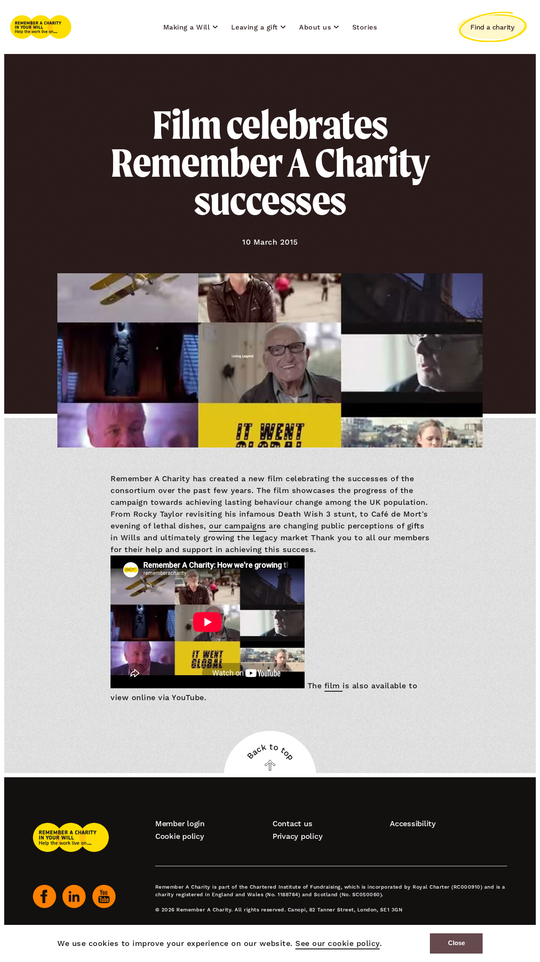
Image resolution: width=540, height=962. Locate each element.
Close (456, 943)
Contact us (293, 823)
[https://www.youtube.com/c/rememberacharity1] (104, 896)
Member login (180, 823)
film (333, 685)
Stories (364, 27)
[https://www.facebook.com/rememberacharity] (44, 896)
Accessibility (413, 823)
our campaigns (237, 525)
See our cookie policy (337, 943)
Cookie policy (179, 836)
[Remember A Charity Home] (40, 27)
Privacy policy (298, 836)
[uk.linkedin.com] (74, 896)
